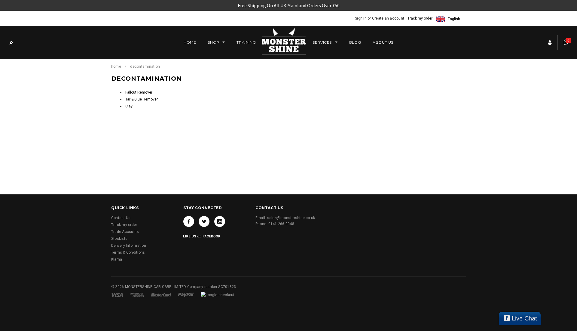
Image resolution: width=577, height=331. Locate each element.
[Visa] (117, 294)
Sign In (361, 18)
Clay (129, 106)
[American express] (137, 294)
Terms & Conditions (128, 252)
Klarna (116, 259)
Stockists (119, 239)
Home (116, 66)
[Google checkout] (218, 294)
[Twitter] (204, 221)
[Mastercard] (161, 294)
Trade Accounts (125, 232)
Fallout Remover (138, 92)
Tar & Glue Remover (141, 99)
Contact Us (120, 218)
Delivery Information (128, 245)
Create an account (388, 18)
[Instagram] (219, 221)
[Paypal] (186, 294)
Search (11, 42)
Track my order (420, 18)
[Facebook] (188, 221)
